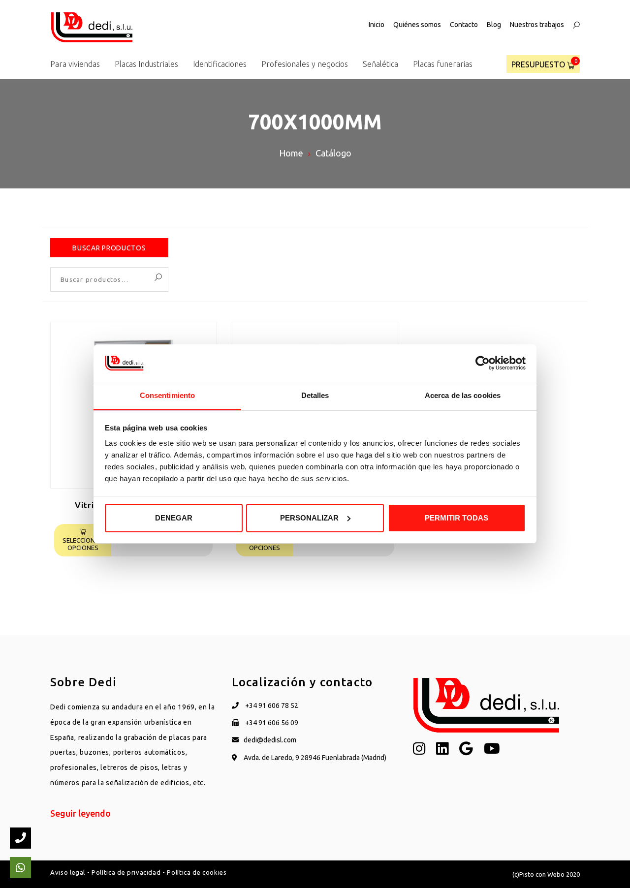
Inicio (376, 25)
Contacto (464, 25)
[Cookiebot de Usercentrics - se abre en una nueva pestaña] (483, 363)
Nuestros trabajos (537, 25)
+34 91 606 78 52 (271, 705)
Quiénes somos (417, 25)
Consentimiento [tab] (167, 395)
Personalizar (309, 518)
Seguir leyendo (80, 813)
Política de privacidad (126, 872)
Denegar (173, 518)
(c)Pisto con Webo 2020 (546, 874)
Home (291, 153)
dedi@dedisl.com (270, 740)
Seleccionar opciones (83, 544)
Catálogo (333, 153)
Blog (494, 25)
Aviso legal (67, 872)
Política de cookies (196, 872)
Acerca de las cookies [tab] (463, 395)
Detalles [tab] (315, 395)
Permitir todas (456, 518)
